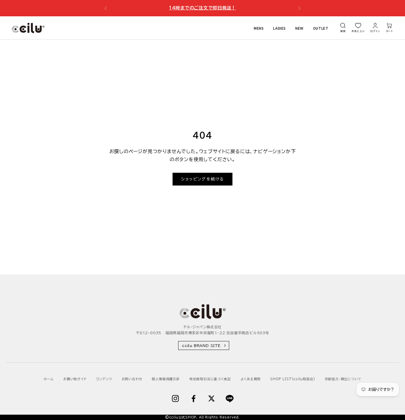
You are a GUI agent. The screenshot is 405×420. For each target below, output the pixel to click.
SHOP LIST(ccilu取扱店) (292, 379)
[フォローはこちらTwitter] (211, 398)
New (299, 27)
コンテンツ (104, 379)
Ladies (279, 27)
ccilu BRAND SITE (201, 345)
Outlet (321, 27)
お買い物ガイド (75, 379)
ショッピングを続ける (202, 179)
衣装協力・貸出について (343, 379)
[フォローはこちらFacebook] (193, 398)
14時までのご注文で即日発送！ (202, 8)
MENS (259, 27)
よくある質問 (250, 379)
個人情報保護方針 (166, 379)
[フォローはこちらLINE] (229, 398)
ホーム (49, 379)
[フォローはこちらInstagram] (175, 398)
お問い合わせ (132, 379)
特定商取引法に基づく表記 (210, 379)
